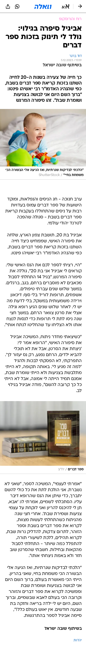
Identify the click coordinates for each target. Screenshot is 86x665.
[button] (65, 6)
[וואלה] (43, 6)
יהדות (78, 640)
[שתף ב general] (8, 6)
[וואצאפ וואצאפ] (17, 6)
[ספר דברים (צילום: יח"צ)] (43, 437)
